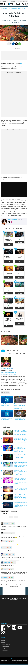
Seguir (3, 350)
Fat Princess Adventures (6, 368)
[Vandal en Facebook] (3, 627)
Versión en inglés (14, 658)
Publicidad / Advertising (5, 644)
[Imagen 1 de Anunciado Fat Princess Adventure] (9, 340)
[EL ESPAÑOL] (26, 4)
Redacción (3, 640)
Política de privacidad (5, 646)
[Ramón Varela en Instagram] (11, 222)
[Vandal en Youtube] (19, 627)
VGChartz (3, 654)
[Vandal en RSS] (3, 631)
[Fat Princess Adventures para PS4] (6, 361)
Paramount (24, 1)
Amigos (5, 513)
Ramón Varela (10, 47)
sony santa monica (5, 392)
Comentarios (4, 511)
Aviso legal (3, 648)
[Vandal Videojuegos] (14, 4)
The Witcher (19, 1)
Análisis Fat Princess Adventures (8, 372)
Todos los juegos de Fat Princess (8, 374)
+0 (13, 523)
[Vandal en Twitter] (8, 627)
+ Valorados (13, 511)
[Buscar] (23, 4)
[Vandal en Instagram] (14, 627)
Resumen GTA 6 (5, 1)
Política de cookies (4, 650)
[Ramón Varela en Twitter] (9, 222)
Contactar (3, 642)
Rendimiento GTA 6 (12, 1)
